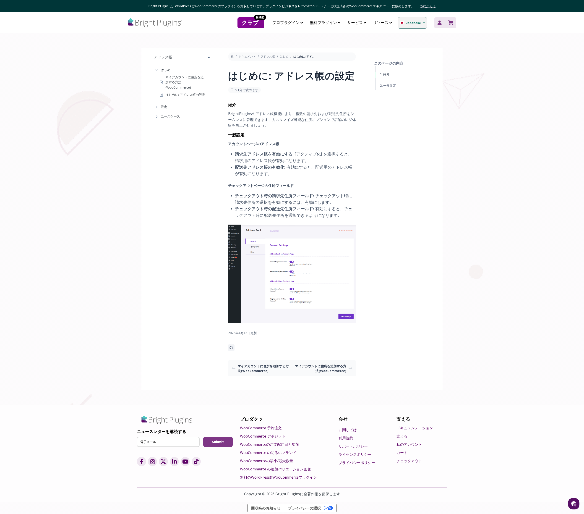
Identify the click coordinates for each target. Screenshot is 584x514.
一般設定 (389, 85)
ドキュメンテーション (414, 427)
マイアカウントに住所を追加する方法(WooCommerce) (184, 82)
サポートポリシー (353, 446)
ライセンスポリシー (355, 454)
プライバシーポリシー (357, 462)
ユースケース (170, 116)
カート (401, 452)
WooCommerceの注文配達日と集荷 (269, 444)
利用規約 (346, 438)
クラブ (253, 22)
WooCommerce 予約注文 (261, 427)
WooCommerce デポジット (262, 436)
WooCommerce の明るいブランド (268, 452)
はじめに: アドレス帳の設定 (185, 95)
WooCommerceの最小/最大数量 (266, 460)
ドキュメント (247, 56)
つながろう (428, 6)
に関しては (348, 429)
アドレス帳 (268, 56)
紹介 (386, 74)
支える (401, 436)
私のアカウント (409, 444)
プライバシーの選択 (304, 508)
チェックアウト (409, 460)
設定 (164, 107)
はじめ (165, 70)
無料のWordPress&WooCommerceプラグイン (278, 477)
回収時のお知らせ (265, 508)
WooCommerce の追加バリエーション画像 (275, 469)
